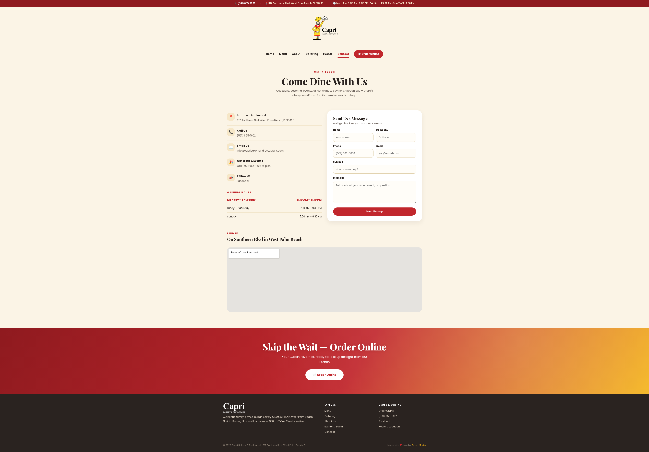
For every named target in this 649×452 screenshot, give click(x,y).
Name (336, 130)
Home (270, 54)
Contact (343, 54)
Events (327, 54)
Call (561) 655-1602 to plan (254, 166)
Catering (312, 54)
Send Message (374, 211)
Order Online (386, 411)
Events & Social (333, 426)
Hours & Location (389, 426)
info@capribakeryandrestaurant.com (260, 150)
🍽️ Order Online (368, 54)
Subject (338, 162)
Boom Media (419, 445)
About (296, 54)
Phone (337, 146)
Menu (283, 54)
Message (338, 178)
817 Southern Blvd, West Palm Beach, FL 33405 (265, 120)
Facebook (243, 181)
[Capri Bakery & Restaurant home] (324, 27)
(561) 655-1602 (247, 3)
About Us (330, 421)
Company (382, 130)
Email (379, 146)
